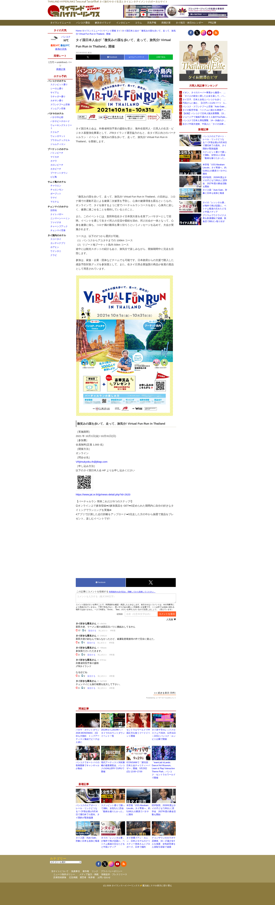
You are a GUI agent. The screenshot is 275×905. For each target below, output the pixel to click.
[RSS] (216, 33)
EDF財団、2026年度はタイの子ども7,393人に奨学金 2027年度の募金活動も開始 (215, 182)
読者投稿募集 (59, 877)
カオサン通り (56, 100)
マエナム (54, 201)
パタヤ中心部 (56, 117)
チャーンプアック (59, 226)
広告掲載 (73, 877)
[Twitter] (197, 33)
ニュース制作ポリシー (64, 874)
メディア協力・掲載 (89, 874)
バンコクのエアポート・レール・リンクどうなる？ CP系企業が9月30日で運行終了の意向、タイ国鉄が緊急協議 (87, 811)
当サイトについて (59, 871)
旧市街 (53, 210)
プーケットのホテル (58, 149)
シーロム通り (56, 88)
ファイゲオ (55, 222)
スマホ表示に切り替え (161, 885)
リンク (95, 871)
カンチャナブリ (57, 243)
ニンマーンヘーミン (60, 218)
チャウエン (55, 185)
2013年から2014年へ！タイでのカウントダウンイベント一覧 (113, 733)
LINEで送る (160, 57)
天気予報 (151, 22)
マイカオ (54, 157)
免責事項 (75, 871)
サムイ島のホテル (57, 182)
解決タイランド (103, 22)
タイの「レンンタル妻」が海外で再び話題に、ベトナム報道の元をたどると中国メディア (214, 207)
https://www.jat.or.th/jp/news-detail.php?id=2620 (103, 494)
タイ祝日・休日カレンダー (189, 22)
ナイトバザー (56, 214)
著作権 (85, 871)
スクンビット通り (59, 84)
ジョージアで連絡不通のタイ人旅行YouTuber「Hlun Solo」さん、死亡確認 (205, 117)
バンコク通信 (83, 22)
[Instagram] (203, 33)
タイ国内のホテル (57, 235)
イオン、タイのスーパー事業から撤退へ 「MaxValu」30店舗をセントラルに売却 (205, 92)
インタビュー (123, 22)
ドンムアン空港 (57, 108)
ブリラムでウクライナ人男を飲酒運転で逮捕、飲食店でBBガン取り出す (214, 218)
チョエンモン (56, 189)
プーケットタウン (59, 173)
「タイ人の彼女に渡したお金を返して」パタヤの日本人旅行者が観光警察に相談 (205, 96)
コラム (138, 22)
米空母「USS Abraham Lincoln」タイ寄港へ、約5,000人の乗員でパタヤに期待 (215, 169)
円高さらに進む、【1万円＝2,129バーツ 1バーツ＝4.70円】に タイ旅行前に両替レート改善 (205, 103)
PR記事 (212, 22)
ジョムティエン (57, 144)
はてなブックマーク (136, 57)
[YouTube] (210, 33)
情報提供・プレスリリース (114, 874)
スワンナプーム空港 (60, 104)
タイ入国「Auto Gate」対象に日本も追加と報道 (215, 191)
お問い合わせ (104, 877)
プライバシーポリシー (111, 871)
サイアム (54, 92)
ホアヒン (54, 247)
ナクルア (54, 132)
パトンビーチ (56, 153)
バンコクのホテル (57, 81)
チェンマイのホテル (58, 206)
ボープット (55, 193)
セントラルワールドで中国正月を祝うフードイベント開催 (138, 733)
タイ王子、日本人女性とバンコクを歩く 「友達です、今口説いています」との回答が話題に (205, 99)
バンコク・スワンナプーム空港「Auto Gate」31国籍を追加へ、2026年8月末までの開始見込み (205, 106)
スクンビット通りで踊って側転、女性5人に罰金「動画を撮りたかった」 (113, 808)
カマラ (53, 161)
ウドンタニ (55, 251)
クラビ (53, 255)
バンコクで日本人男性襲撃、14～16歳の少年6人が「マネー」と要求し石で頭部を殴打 (205, 120)
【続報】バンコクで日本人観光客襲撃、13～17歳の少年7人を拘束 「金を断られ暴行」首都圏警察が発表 (205, 113)
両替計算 (166, 22)
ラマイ (53, 197)
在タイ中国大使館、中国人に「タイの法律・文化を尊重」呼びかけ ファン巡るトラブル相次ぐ (205, 124)
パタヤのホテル (56, 113)
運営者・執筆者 (87, 877)
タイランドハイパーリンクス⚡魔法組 (130, 885)
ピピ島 (53, 177)
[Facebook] (191, 33)
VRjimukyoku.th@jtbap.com (91, 461)
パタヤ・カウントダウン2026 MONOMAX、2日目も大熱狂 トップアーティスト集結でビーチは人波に (87, 736)
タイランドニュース (60, 22)
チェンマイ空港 (57, 230)
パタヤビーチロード (60, 121)
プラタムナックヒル (60, 140)
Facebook (113, 57)
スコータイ (55, 239)
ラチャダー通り (57, 96)
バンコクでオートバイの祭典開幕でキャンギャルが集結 (87, 765)
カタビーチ (55, 169)
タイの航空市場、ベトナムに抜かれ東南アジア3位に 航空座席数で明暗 (205, 110)
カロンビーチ (56, 165)
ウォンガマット (57, 136)
